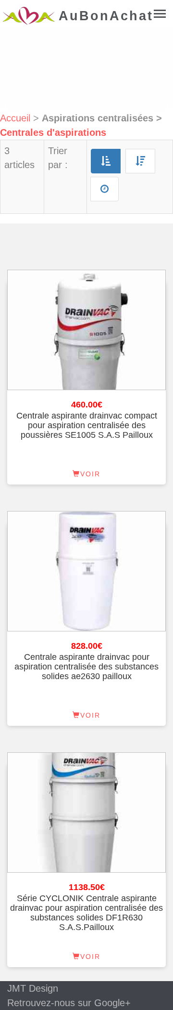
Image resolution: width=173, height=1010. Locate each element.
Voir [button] (90, 474)
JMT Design (32, 988)
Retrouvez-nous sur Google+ (69, 1002)
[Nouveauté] (104, 189)
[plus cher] (140, 161)
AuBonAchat (29, 18)
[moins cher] (106, 161)
